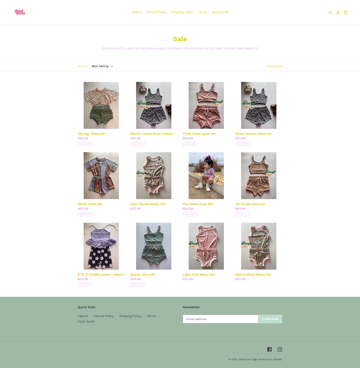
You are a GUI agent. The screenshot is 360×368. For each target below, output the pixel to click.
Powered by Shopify (270, 359)
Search (83, 316)
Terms (151, 316)
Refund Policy (104, 316)
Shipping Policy (130, 316)
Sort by (82, 66)
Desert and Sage (248, 359)
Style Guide (86, 321)
